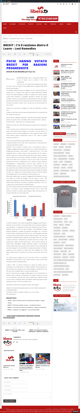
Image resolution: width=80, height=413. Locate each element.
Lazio (55, 161)
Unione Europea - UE (9, 317)
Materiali (57, 164)
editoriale (57, 230)
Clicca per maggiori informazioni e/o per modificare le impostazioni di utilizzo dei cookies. (50, 411)
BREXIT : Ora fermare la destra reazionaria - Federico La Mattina (38, 330)
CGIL (65, 218)
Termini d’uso (64, 408)
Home (5, 24)
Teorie (56, 173)
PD (69, 251)
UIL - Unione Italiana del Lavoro (64, 260)
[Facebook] (57, 4)
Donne (68, 224)
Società (30, 24)
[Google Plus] (69, 4)
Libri (61, 161)
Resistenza (57, 254)
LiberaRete (19, 41)
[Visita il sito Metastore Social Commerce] (40, 18)
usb (67, 269)
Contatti (14, 4)
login (7, 4)
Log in (4, 1)
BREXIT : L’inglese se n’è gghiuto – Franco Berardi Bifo (24, 310)
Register (9, 1)
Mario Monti (69, 245)
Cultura (38, 24)
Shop (4, 28)
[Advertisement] (65, 47)
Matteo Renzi (58, 248)
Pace (71, 164)
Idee (46, 24)
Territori (53, 24)
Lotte (63, 242)
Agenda (68, 24)
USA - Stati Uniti (59, 269)
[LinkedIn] (66, 4)
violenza (65, 274)
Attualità (22, 24)
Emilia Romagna (59, 152)
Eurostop (57, 233)
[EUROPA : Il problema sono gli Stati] (43, 358)
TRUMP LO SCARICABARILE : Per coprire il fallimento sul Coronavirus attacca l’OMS (26, 368)
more (47, 54)
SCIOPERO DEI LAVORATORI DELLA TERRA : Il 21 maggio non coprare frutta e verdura (68, 86)
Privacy (56, 408)
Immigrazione (63, 158)
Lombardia (68, 161)
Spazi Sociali (65, 170)
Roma (64, 254)
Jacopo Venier (63, 239)
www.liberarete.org (68, 284)
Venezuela (57, 274)
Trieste (72, 257)
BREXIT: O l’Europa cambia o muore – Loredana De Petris (24, 305)
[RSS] (75, 4)
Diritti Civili (58, 150)
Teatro (73, 170)
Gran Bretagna (21, 315)
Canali (61, 24)
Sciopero (71, 254)
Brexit (8, 315)
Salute (63, 167)
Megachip (31, 72)
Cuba (55, 224)
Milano (56, 251)
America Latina (66, 216)
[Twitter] (63, 4)
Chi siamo (13, 24)
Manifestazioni (58, 245)
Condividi (72, 408)
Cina (66, 221)
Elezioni (65, 230)
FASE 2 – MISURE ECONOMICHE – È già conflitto (66, 78)
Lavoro (71, 158)
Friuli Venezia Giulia (60, 155)
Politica (56, 167)
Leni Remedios (29, 315)
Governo (70, 236)
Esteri (16, 35)
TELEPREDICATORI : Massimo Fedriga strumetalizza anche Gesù (68, 113)
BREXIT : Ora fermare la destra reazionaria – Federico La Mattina (27, 307)
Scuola (70, 167)
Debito (61, 224)
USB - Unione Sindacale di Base (63, 271)
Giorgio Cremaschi (59, 236)
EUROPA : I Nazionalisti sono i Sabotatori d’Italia (69, 125)
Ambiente (63, 144)
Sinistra (65, 257)
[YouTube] (60, 4)
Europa (13, 315)
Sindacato (57, 257)
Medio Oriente (68, 248)
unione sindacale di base (61, 266)
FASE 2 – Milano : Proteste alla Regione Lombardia (68, 71)
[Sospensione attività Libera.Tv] (10, 358)
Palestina (64, 251)
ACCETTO (75, 411)
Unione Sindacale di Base (61, 176)
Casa (55, 147)
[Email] (72, 4)
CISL (71, 221)
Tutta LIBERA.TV (71, 133)
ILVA (55, 239)
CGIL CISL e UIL (58, 221)
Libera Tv (56, 242)
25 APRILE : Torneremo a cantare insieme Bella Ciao (68, 99)
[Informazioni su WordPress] (1, 1)
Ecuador (64, 227)
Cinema (61, 147)
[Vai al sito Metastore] (65, 196)
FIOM (63, 233)
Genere (71, 155)
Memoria (64, 164)
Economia (67, 150)
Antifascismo (58, 218)
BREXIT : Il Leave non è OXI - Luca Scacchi (15, 330)
